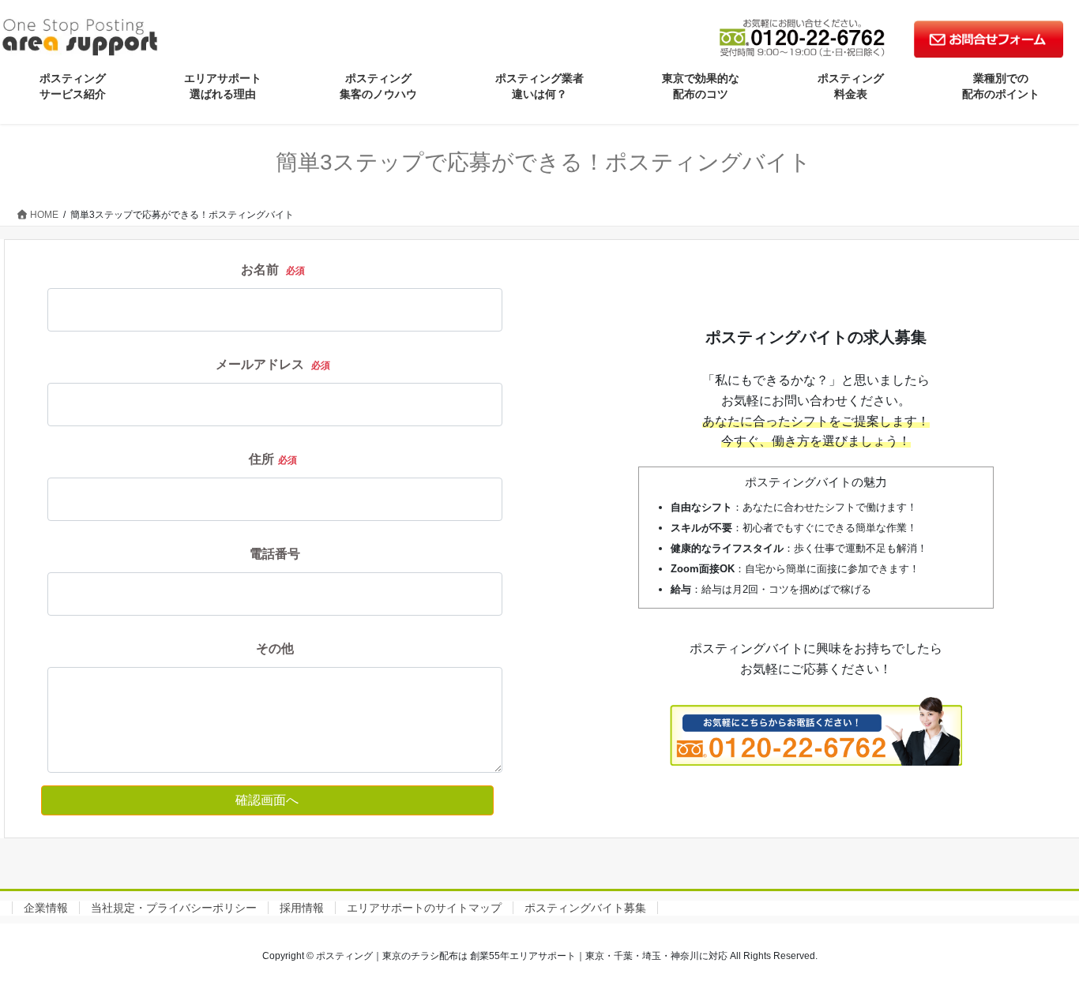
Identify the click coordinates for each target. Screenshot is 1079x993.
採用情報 (302, 907)
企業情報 (46, 907)
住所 (273, 459)
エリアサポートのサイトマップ (424, 907)
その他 (275, 648)
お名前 (273, 269)
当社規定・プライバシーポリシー (174, 907)
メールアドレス (273, 364)
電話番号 (275, 553)
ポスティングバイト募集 (585, 907)
